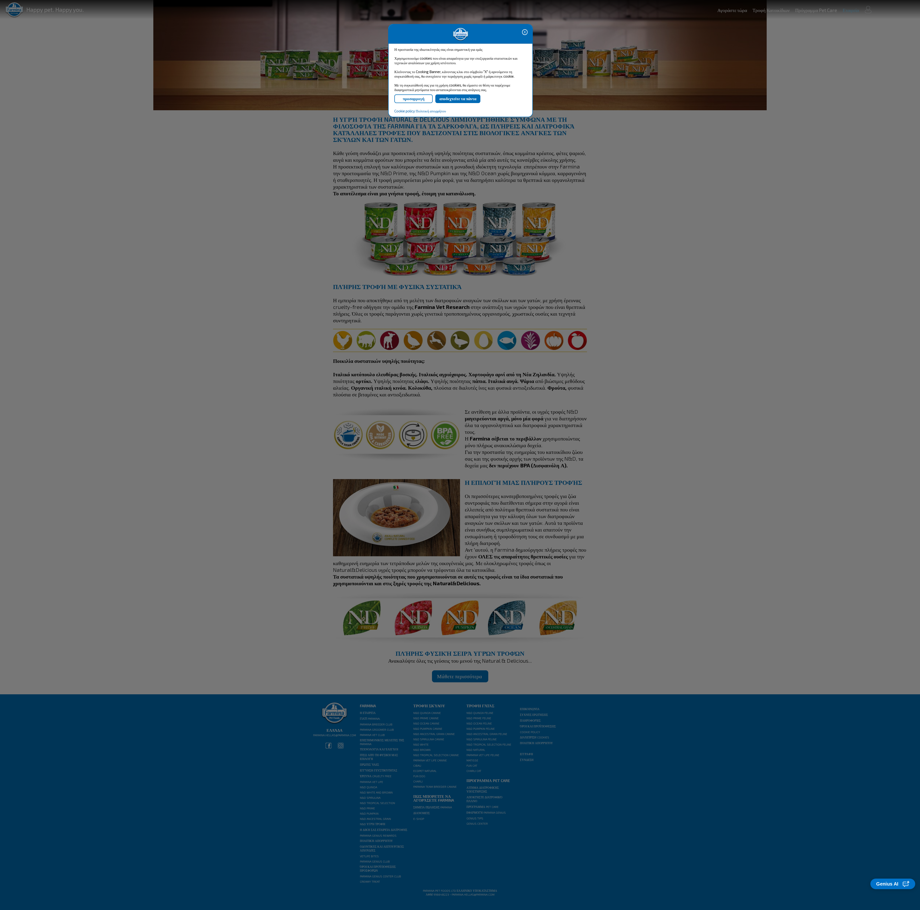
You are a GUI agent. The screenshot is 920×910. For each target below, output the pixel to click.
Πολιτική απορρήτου (431, 111)
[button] (892, 884)
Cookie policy (404, 111)
